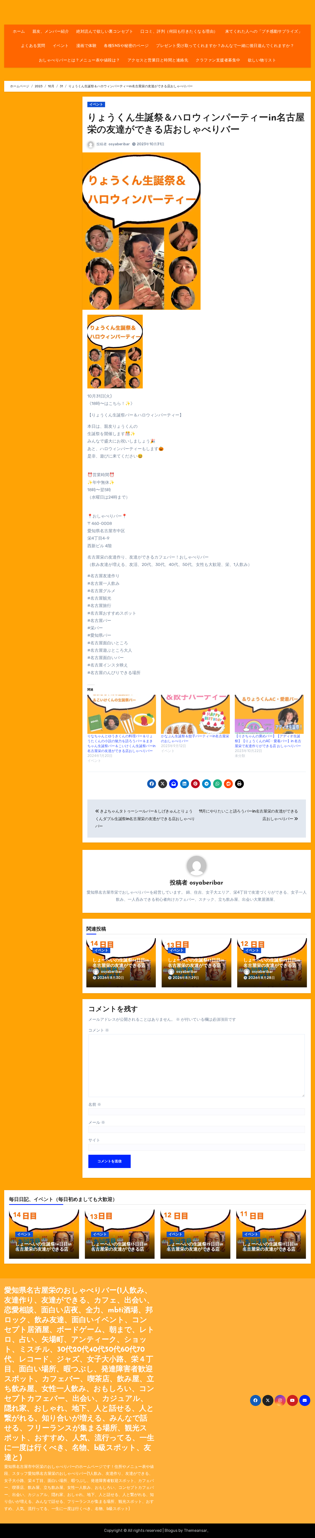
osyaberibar (119, 144)
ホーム (19, 32)
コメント (98, 1030)
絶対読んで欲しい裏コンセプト (104, 32)
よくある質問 (33, 46)
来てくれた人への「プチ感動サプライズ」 (263, 32)
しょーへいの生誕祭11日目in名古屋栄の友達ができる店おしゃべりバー (270, 1249)
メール (96, 1122)
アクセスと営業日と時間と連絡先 (158, 60)
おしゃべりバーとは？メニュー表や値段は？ (79, 60)
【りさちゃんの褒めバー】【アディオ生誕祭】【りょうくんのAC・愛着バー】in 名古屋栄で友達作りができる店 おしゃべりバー (268, 741)
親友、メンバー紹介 (50, 32)
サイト (94, 1140)
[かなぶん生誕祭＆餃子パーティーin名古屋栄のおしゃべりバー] (195, 714)
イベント (61, 46)
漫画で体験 (86, 46)
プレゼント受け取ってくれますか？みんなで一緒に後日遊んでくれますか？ (225, 46)
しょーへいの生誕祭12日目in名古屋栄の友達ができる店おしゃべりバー (271, 965)
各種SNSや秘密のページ (126, 46)
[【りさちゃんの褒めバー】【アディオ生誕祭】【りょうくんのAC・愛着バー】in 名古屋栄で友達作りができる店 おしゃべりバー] (269, 714)
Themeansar (195, 1530)
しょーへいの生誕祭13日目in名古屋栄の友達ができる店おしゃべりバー (196, 965)
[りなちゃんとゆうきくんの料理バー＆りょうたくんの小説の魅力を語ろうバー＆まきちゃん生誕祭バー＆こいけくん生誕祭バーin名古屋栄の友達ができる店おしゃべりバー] (121, 714)
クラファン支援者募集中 (218, 60)
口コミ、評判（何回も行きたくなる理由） (179, 32)
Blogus (171, 1530)
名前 (94, 1104)
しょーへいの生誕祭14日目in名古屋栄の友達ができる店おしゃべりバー (121, 965)
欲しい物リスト (262, 60)
